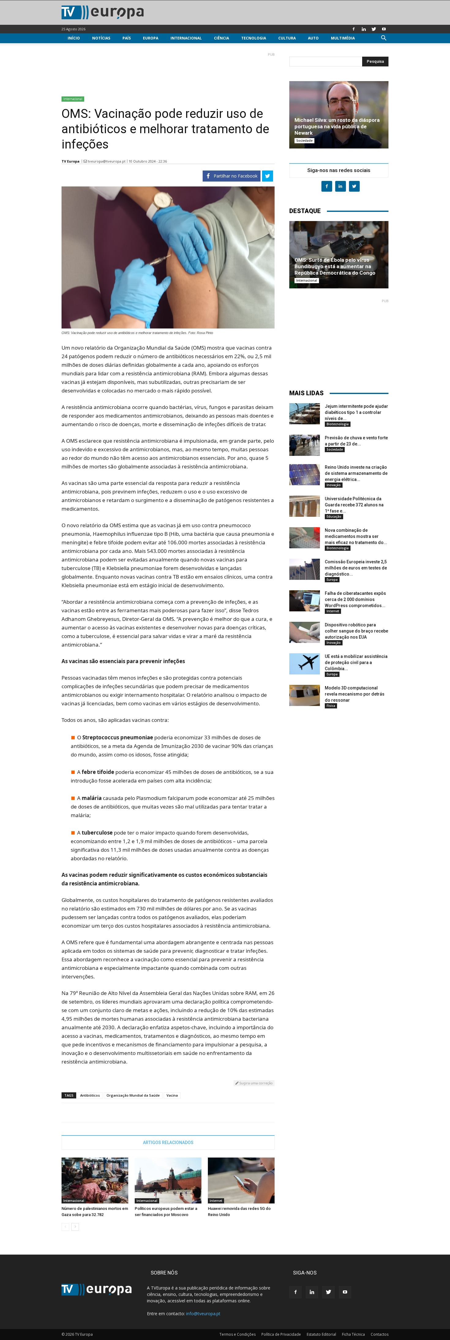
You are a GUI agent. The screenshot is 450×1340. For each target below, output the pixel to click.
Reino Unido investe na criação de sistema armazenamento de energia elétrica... (356, 473)
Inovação (334, 485)
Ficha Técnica (353, 1334)
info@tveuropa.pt (203, 1313)
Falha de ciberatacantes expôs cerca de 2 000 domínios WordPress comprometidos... (355, 599)
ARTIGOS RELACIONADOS (168, 1142)
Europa (150, 38)
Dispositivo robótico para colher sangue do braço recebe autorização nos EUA (356, 631)
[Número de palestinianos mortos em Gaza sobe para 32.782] (95, 1180)
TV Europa (71, 161)
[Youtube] (383, 29)
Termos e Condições (237, 1334)
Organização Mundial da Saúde (133, 1095)
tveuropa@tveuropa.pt (107, 161)
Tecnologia (253, 38)
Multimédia (343, 38)
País (126, 38)
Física (331, 706)
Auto (313, 38)
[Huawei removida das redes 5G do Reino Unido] (241, 1180)
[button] (383, 39)
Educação (334, 516)
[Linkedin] (363, 29)
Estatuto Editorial (321, 1334)
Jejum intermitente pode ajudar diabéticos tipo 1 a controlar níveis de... (356, 412)
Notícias (101, 38)
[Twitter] (373, 29)
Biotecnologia (338, 424)
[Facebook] (353, 29)
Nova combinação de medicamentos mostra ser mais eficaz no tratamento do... (356, 536)
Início (74, 38)
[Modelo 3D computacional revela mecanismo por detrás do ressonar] (304, 695)
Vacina (172, 1095)
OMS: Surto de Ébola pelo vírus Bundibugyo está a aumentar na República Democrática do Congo (334, 266)
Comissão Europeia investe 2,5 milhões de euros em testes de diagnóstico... (356, 567)
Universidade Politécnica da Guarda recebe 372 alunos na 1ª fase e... (354, 504)
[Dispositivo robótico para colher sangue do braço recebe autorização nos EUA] (304, 632)
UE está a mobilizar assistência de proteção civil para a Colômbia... (356, 662)
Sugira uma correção (255, 1083)
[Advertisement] (168, 72)
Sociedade (304, 140)
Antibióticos (90, 1095)
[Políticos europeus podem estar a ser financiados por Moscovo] (168, 1180)
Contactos (379, 1334)
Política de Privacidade (281, 1334)
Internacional (186, 38)
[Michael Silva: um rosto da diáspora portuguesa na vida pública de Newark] (338, 114)
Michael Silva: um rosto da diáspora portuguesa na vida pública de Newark (337, 126)
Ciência (221, 38)
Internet (216, 1201)
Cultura (287, 38)
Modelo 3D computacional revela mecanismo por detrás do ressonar (354, 694)
